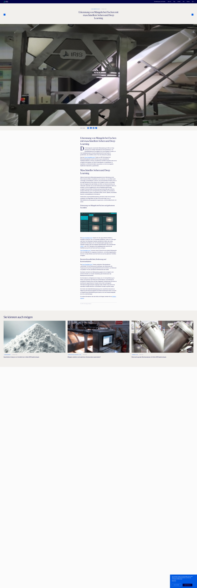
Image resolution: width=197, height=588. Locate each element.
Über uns (169, 1)
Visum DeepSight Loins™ (90, 157)
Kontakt (179, 1)
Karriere (188, 1)
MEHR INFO (174, 580)
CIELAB (81, 246)
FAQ (183, 1)
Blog (174, 1)
